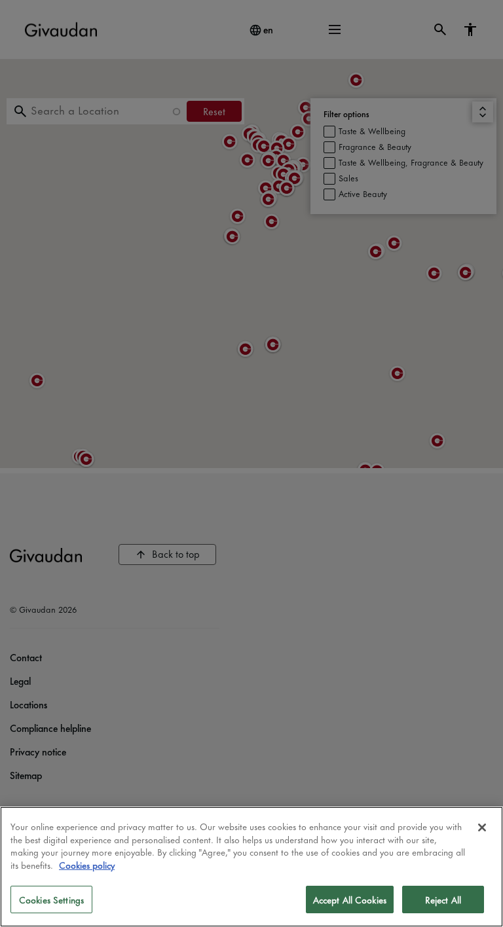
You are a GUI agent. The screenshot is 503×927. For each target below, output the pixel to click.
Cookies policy (87, 864)
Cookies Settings (51, 899)
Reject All (443, 899)
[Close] (482, 827)
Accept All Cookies (349, 899)
